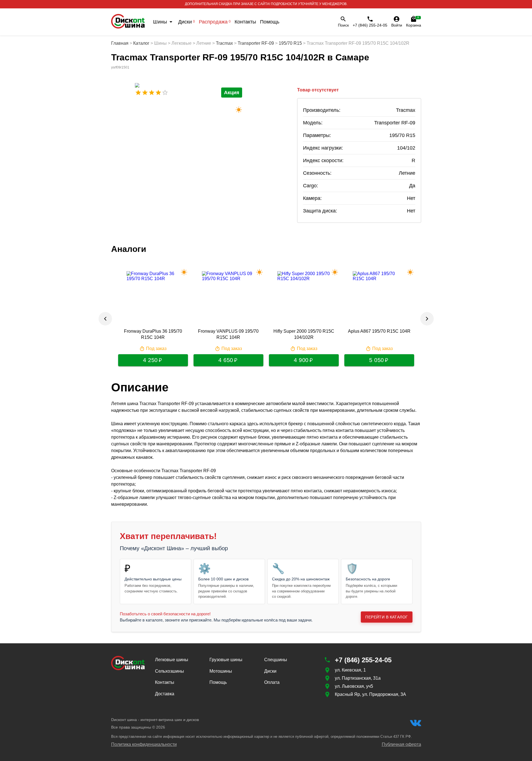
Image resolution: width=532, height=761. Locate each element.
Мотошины (220, 671)
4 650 (225, 360)
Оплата (272, 682)
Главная (119, 43)
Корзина (413, 21)
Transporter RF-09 (256, 43)
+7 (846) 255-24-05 (370, 25)
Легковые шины (171, 659)
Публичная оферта (401, 744)
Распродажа (215, 22)
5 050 (376, 360)
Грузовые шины (225, 659)
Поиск (343, 25)
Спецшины (275, 659)
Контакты (245, 22)
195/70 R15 (290, 43)
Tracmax (224, 43)
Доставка (164, 693)
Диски (186, 22)
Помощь (269, 22)
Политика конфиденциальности (144, 744)
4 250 (150, 360)
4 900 (301, 360)
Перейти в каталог (386, 617)
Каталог (141, 43)
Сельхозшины (169, 671)
